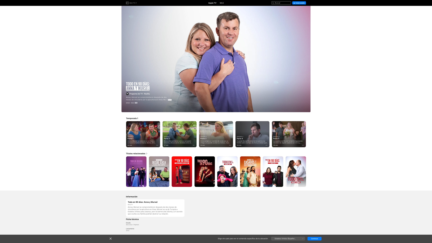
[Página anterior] (123, 171)
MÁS (169, 100)
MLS (222, 3)
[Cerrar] (111, 239)
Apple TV (212, 3)
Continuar (314, 239)
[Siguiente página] (308, 171)
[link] (137, 153)
